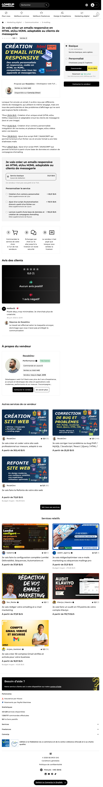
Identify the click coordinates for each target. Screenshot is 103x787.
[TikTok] (55, 774)
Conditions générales (50, 761)
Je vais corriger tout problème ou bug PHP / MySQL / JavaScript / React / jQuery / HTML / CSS (75, 446)
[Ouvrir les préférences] (86, 5)
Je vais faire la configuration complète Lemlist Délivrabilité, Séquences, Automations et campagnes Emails (25, 560)
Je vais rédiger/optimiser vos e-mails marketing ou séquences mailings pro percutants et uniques (72, 560)
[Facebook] (52, 774)
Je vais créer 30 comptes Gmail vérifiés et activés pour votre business (23, 655)
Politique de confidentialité (50, 764)
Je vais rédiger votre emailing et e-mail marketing (21, 608)
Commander (76, 68)
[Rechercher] (46, 5)
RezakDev (30, 84)
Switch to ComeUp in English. (49, 782)
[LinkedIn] (46, 774)
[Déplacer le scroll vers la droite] (97, 14)
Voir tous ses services (51, 507)
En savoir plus (42, 390)
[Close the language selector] (65, 782)
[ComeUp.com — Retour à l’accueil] (8, 5)
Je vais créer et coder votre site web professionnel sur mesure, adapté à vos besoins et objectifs (22, 446)
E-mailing (46, 22)
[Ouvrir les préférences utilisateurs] (96, 5)
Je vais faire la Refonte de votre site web (22, 490)
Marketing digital (14, 22)
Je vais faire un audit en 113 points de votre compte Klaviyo (74, 608)
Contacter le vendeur (81, 84)
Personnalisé (76, 58)
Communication (32, 22)
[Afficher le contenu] (98, 724)
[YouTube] (49, 774)
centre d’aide (55, 687)
